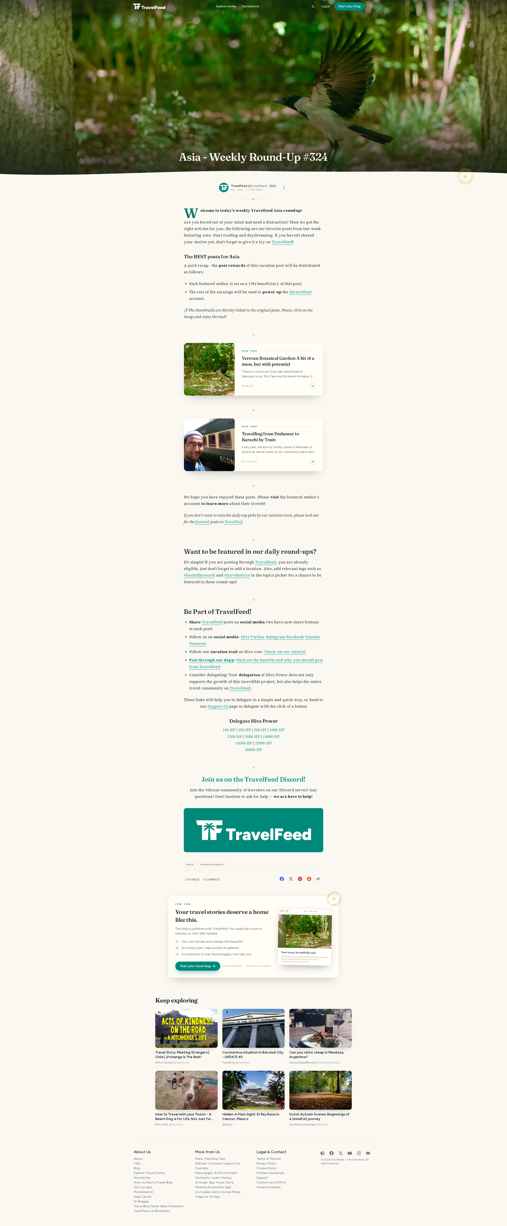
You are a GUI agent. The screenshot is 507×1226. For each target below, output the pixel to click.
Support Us (218, 706)
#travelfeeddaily (212, 864)
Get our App (143, 1187)
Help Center (143, 1197)
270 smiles (192, 879)
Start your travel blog (195, 966)
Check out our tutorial (285, 651)
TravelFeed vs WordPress (152, 1211)
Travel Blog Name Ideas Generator (159, 1206)
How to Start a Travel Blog (153, 1182)
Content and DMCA (271, 1182)
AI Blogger (141, 1201)
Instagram (275, 636)
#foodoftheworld (199, 575)
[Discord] (368, 1153)
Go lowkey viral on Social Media (217, 1192)
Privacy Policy (266, 1163)
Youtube (312, 636)
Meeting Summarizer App (213, 1187)
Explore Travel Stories (149, 1173)
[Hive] (322, 1153)
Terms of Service (268, 1159)
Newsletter (142, 1178)
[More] (370, 6)
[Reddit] (309, 878)
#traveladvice (237, 575)
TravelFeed (282, 241)
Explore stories (226, 6)
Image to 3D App (207, 1197)
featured (202, 521)
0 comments (211, 879)
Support (262, 1178)
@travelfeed (300, 291)
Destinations (250, 6)
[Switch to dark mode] (313, 6)
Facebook (295, 636)
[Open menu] (283, 187)
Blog (137, 1168)
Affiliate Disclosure (270, 1173)
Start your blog (349, 6)
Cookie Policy (266, 1168)
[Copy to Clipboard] (318, 879)
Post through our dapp (211, 660)
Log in (326, 6)
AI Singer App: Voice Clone (214, 1182)
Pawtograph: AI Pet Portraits (216, 1173)
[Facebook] (281, 878)
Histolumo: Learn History (213, 1178)
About (138, 1159)
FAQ (137, 1163)
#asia (190, 864)
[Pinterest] (300, 878)
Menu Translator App (210, 1159)
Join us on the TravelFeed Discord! (253, 779)
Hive (245, 636)
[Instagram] (358, 1153)
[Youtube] (349, 1153)
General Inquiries (268, 1187)
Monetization (143, 1192)
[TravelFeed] (149, 6)
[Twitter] (290, 878)
